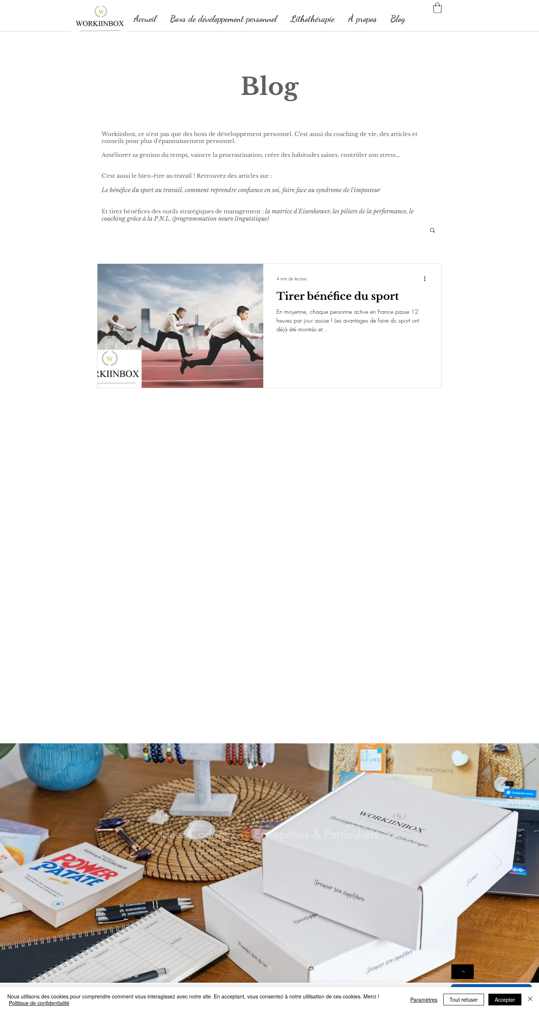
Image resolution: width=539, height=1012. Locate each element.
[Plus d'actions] (427, 279)
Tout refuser (464, 999)
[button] (437, 8)
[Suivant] (498, 863)
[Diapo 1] (269, 967)
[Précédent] (40, 863)
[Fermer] (530, 999)
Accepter (505, 999)
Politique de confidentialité (39, 1003)
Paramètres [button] (423, 999)
